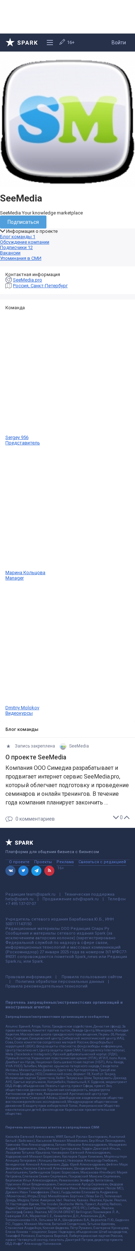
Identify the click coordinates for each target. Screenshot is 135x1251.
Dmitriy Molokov (22, 710)
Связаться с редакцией (102, 862)
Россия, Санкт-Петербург (40, 285)
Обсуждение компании (24, 242)
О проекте (19, 862)
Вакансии (10, 253)
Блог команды (17, 236)
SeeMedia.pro (27, 280)
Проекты (43, 862)
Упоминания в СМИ (20, 258)
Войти (119, 42)
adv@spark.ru (86, 899)
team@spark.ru (40, 894)
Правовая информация (28, 977)
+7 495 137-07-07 (20, 903)
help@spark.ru (19, 899)
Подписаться (23, 222)
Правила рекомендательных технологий (46, 986)
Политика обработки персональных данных (59, 981)
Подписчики (16, 247)
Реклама (65, 862)
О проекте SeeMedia (35, 757)
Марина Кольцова (25, 575)
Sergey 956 (22, 440)
